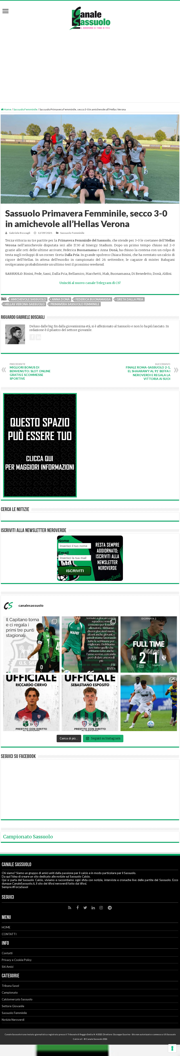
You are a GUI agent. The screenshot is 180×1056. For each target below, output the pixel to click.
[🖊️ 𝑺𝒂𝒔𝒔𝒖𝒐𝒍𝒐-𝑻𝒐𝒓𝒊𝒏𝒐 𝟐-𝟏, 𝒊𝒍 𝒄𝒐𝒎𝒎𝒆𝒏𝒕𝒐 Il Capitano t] (31, 644)
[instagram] (101, 907)
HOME (6, 927)
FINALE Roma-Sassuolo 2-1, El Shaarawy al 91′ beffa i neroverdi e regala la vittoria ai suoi (148, 372)
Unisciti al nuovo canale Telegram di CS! (90, 283)
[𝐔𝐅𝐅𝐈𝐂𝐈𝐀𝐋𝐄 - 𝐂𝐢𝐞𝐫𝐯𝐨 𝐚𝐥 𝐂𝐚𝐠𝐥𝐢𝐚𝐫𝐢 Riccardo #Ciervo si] (31, 703)
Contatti (7, 953)
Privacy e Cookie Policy (17, 960)
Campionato (10, 992)
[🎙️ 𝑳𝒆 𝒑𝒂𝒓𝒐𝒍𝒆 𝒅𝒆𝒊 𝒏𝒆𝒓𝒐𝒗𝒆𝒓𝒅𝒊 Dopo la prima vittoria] (90, 644)
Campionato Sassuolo (28, 837)
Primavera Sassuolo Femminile (74, 304)
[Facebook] (77, 907)
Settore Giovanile (13, 1006)
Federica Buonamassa (93, 299)
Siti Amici (7, 966)
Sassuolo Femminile (25, 109)
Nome (63, 541)
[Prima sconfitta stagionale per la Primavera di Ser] (149, 703)
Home (7, 109)
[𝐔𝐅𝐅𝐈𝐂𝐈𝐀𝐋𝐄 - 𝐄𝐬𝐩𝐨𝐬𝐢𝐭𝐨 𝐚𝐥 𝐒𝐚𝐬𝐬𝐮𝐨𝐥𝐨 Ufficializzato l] (90, 703)
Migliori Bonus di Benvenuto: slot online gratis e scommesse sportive (30, 371)
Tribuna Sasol (10, 985)
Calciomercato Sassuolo (17, 999)
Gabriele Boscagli (19, 232)
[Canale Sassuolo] (90, 17)
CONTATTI (9, 934)
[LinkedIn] (93, 907)
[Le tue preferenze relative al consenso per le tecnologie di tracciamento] (172, 1048)
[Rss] (69, 907)
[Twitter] (85, 907)
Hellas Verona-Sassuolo (25, 304)
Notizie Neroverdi (13, 1019)
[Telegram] (109, 907)
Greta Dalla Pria (130, 299)
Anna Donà (61, 299)
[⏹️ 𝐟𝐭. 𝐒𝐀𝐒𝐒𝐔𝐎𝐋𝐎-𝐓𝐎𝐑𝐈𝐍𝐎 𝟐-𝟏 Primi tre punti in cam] (149, 644)
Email (63, 553)
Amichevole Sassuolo (28, 299)
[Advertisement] (90, 64)
